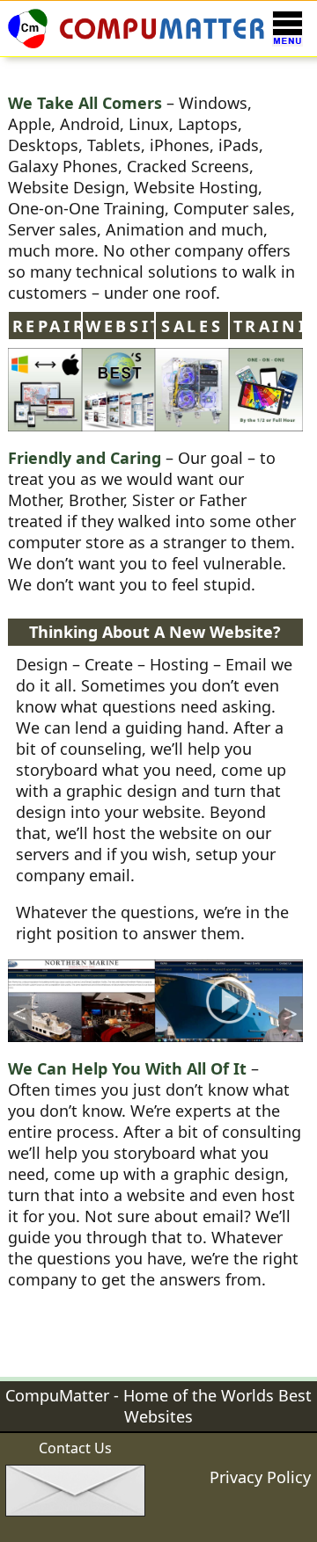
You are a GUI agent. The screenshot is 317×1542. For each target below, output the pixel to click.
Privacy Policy (260, 1477)
